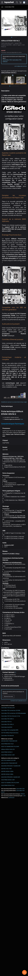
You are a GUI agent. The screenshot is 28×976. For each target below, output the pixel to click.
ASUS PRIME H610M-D (6, 752)
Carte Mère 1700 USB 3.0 (7, 719)
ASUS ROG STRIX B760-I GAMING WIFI (10, 777)
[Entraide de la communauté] (24, 972)
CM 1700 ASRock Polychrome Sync (9, 732)
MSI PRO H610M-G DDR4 (7, 771)
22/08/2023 (11, 797)
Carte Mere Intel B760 (6, 727)
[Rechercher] (17, 2)
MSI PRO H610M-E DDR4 (7, 774)
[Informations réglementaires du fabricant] (15, 672)
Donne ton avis (8, 696)
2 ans (21, 419)
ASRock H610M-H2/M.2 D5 (8, 749)
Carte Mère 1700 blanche (7, 735)
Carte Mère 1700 (9, 7)
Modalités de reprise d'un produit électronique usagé (14, 402)
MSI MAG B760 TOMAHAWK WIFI (9, 741)
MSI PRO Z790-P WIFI (6, 768)
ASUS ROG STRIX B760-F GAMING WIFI (10, 766)
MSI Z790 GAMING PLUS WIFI (8, 760)
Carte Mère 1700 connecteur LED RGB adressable (13, 713)
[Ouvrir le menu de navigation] (2, 2)
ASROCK (22, 794)
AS (24, 795)
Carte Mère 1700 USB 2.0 (7, 724)
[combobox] (25, 2)
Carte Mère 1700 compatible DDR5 (9, 730)
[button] (7, 79)
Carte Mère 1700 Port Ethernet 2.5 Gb (10, 716)
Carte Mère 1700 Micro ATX (8, 707)
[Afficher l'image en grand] (14, 23)
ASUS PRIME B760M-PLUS (7, 785)
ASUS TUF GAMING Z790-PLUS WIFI (10, 782)
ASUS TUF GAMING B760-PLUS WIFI (10, 746)
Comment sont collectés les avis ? (18, 700)
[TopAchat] (9, 2)
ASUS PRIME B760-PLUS (7, 743)
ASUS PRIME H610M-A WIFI (8, 755)
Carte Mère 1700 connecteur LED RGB (10, 710)
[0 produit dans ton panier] (20, 2)
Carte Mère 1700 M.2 (6, 721)
